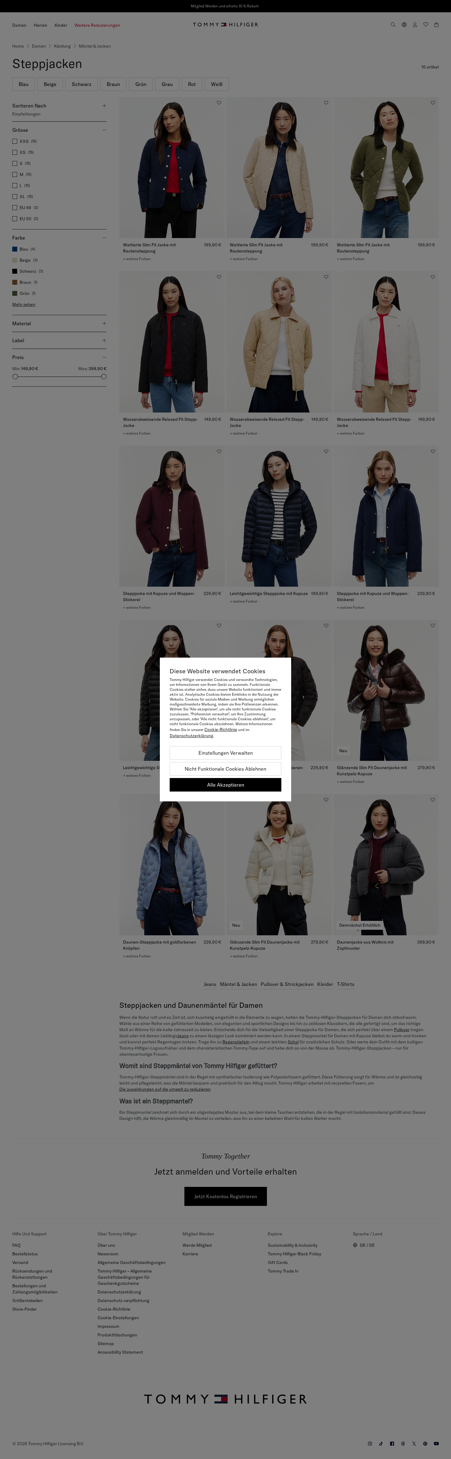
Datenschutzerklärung (191, 735)
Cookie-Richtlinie (220, 729)
